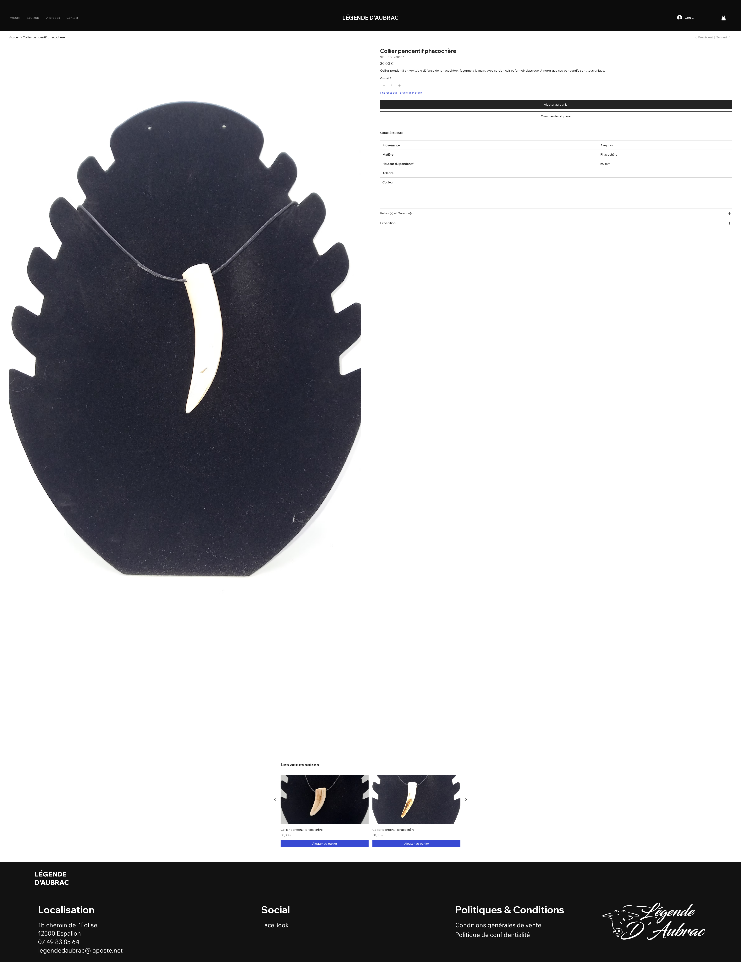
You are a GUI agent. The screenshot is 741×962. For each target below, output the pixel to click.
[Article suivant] (466, 799)
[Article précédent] (275, 799)
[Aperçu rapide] (325, 800)
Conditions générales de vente (498, 925)
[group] (370, 811)
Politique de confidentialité (492, 934)
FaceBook (275, 925)
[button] (53, 17)
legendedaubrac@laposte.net (80, 950)
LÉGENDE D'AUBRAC (52, 878)
